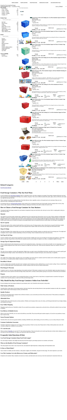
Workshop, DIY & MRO (43, 2)
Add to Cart (51, 28)
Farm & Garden (15, 2)
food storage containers (15, 195)
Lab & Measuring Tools (56, 2)
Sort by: (57, 6)
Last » (62, 181)
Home (2, 5)
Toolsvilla (10, 331)
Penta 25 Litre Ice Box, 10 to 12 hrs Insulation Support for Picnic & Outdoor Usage (48, 44)
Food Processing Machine (6, 187)
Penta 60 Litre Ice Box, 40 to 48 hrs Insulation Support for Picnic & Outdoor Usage (48, 31)
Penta (34, 21)
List (55, 6)
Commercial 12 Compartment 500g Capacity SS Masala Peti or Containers (47, 127)
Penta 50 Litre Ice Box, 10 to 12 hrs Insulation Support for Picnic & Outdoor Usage (48, 99)
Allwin (34, 74)
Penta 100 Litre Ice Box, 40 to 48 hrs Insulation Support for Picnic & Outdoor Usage (49, 140)
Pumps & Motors (23, 2)
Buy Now (51, 29)
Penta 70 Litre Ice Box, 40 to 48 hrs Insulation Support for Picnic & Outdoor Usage (48, 154)
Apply (9, 16)
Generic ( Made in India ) (38, 129)
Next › (58, 181)
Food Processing (33, 2)
